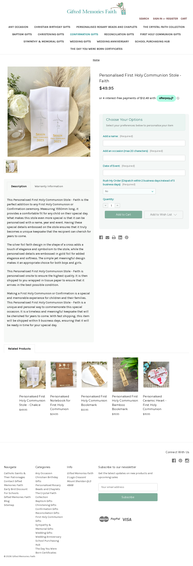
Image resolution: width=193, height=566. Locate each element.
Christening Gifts (51, 34)
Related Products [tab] (19, 348)
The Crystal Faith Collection (164, 27)
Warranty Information (49, 186)
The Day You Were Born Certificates (96, 48)
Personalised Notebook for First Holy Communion (60, 403)
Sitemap (9, 505)
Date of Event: (119, 165)
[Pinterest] (127, 237)
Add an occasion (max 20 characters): (133, 150)
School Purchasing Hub (152, 41)
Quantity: (108, 199)
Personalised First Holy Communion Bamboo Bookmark (125, 403)
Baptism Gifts (22, 34)
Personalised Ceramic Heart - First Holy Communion (154, 403)
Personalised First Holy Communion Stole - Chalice (32, 401)
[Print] (114, 237)
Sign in (157, 18)
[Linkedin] (120, 237)
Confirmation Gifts (84, 34)
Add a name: (118, 136)
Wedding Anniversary (113, 41)
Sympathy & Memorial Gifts (44, 41)
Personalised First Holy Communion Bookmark (94, 401)
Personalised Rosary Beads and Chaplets (106, 27)
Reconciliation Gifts (119, 34)
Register (172, 18)
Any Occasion (18, 27)
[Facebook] (101, 237)
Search (144, 18)
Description (19, 186)
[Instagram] (187, 461)
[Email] (107, 237)
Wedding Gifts (80, 41)
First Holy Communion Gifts (160, 34)
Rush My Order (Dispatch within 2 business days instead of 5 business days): (139, 182)
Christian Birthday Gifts (52, 27)
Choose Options (33, 375)
